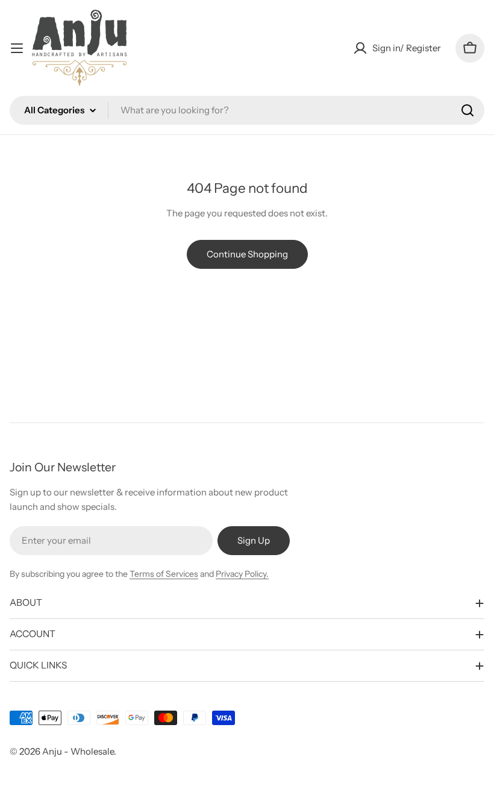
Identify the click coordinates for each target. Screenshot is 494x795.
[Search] (467, 110)
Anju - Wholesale (78, 751)
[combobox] (247, 110)
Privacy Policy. (242, 573)
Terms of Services (164, 573)
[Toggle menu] (17, 48)
